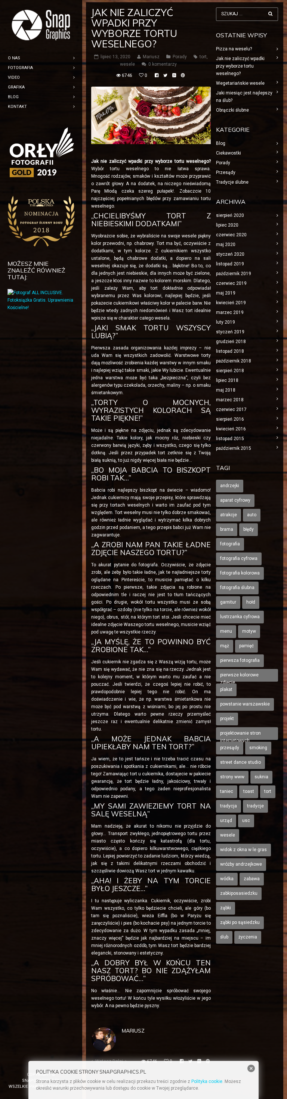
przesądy (229, 747)
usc (246, 820)
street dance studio (240, 762)
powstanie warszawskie (245, 704)
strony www (232, 776)
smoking (258, 747)
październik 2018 (233, 361)
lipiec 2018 (227, 380)
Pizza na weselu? (234, 49)
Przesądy (225, 172)
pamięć (246, 645)
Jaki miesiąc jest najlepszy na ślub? (244, 96)
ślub (224, 937)
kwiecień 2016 (231, 429)
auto (251, 514)
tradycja (228, 806)
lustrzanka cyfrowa (240, 616)
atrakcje (228, 514)
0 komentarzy (162, 64)
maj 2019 (225, 293)
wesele (127, 64)
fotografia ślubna (237, 587)
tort (203, 56)
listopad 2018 (230, 351)
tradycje (255, 806)
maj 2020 (225, 244)
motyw (249, 631)
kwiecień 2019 (231, 302)
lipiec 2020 (227, 225)
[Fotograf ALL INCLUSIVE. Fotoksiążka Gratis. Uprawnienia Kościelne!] (41, 307)
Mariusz (133, 1030)
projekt (227, 718)
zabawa (252, 878)
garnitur (228, 602)
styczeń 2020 (230, 254)
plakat (226, 689)
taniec (226, 791)
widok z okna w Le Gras (243, 849)
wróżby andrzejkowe (241, 864)
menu (226, 631)
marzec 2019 (230, 312)
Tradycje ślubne (232, 182)
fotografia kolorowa (240, 573)
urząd (226, 820)
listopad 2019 (230, 264)
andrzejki (229, 485)
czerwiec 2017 (231, 409)
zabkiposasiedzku (238, 893)
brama (226, 529)
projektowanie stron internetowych (240, 735)
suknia (261, 776)
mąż (224, 645)
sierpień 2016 (230, 419)
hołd (250, 602)
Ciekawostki (228, 153)
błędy (248, 529)
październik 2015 (233, 448)
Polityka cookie (206, 1081)
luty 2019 (225, 322)
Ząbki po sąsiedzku (240, 922)
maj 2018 (225, 390)
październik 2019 (233, 273)
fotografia (230, 544)
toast (248, 791)
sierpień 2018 (230, 370)
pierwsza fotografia (240, 660)
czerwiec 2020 (231, 234)
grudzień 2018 (231, 341)
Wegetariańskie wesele (240, 83)
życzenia (247, 937)
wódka (227, 878)
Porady (180, 56)
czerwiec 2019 (231, 283)
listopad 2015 (230, 438)
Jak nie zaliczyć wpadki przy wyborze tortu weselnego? (240, 66)
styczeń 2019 (230, 331)
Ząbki (225, 907)
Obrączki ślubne (232, 110)
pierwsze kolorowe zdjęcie (239, 677)
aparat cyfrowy (235, 500)
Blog (220, 143)
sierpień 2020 (230, 215)
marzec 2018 (230, 399)
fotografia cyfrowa (238, 558)
